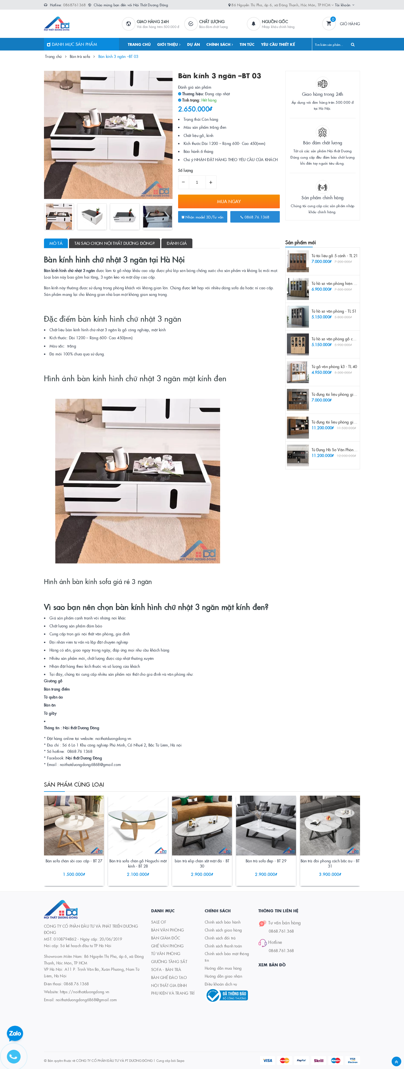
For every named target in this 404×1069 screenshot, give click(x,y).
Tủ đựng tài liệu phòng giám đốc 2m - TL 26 (348, 394)
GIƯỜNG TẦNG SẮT (169, 961)
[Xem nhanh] (79, 861)
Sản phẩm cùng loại (74, 784)
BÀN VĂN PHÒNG (167, 930)
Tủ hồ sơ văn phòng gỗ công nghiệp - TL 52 (348, 338)
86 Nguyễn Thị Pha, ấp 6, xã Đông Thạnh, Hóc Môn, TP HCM (281, 4)
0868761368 (74, 4)
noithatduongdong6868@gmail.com (86, 999)
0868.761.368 (281, 931)
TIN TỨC (247, 44)
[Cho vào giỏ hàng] (66, 861)
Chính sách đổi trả (220, 938)
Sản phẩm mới (300, 242)
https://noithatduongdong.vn (84, 991)
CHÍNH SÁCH (219, 44)
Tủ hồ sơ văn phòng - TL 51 (334, 311)
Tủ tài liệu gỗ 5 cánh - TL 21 (335, 255)
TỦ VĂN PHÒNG (165, 953)
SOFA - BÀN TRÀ (166, 969)
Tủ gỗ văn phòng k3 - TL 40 (334, 366)
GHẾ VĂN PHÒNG (167, 946)
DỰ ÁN (193, 44)
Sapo (180, 1060)
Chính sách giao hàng (223, 930)
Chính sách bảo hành (222, 922)
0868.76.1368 (256, 216)
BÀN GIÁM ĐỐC (165, 938)
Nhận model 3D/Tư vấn (203, 216)
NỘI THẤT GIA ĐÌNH (169, 985)
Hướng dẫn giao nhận (223, 976)
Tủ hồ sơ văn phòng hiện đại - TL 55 (342, 283)
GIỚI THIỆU (168, 44)
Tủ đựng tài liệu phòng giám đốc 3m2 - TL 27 (349, 422)
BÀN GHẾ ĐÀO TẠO (169, 977)
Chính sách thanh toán (223, 946)
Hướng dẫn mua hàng (223, 968)
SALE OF (158, 922)
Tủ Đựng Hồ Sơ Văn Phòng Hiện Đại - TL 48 (348, 449)
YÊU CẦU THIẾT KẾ (278, 44)
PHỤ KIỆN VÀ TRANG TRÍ (172, 993)
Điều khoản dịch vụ (221, 984)
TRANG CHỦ (139, 44)
